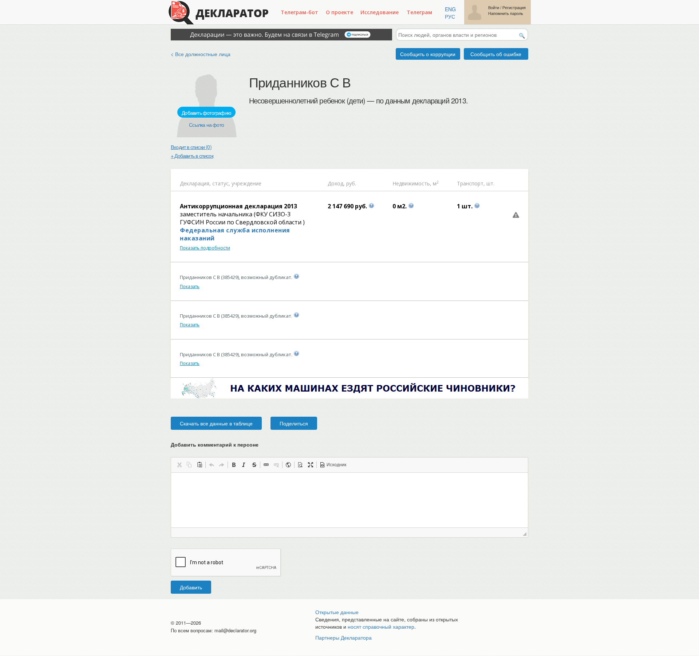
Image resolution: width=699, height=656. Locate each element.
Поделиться (294, 423)
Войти (493, 7)
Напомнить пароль (505, 13)
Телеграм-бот (299, 12)
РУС (450, 16)
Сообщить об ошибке (495, 54)
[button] (179, 465)
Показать (190, 286)
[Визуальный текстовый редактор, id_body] (349, 500)
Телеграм (419, 12)
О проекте (339, 12)
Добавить (191, 587)
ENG (450, 9)
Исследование (379, 12)
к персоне (245, 444)
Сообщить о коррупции (427, 54)
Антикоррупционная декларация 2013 (238, 206)
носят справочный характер (381, 626)
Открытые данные (337, 612)
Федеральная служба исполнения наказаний (235, 234)
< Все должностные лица (200, 54)
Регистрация (514, 7)
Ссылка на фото (206, 124)
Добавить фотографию (206, 112)
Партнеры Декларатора (343, 637)
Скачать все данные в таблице (216, 423)
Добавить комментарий (214, 444)
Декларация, (195, 183)
